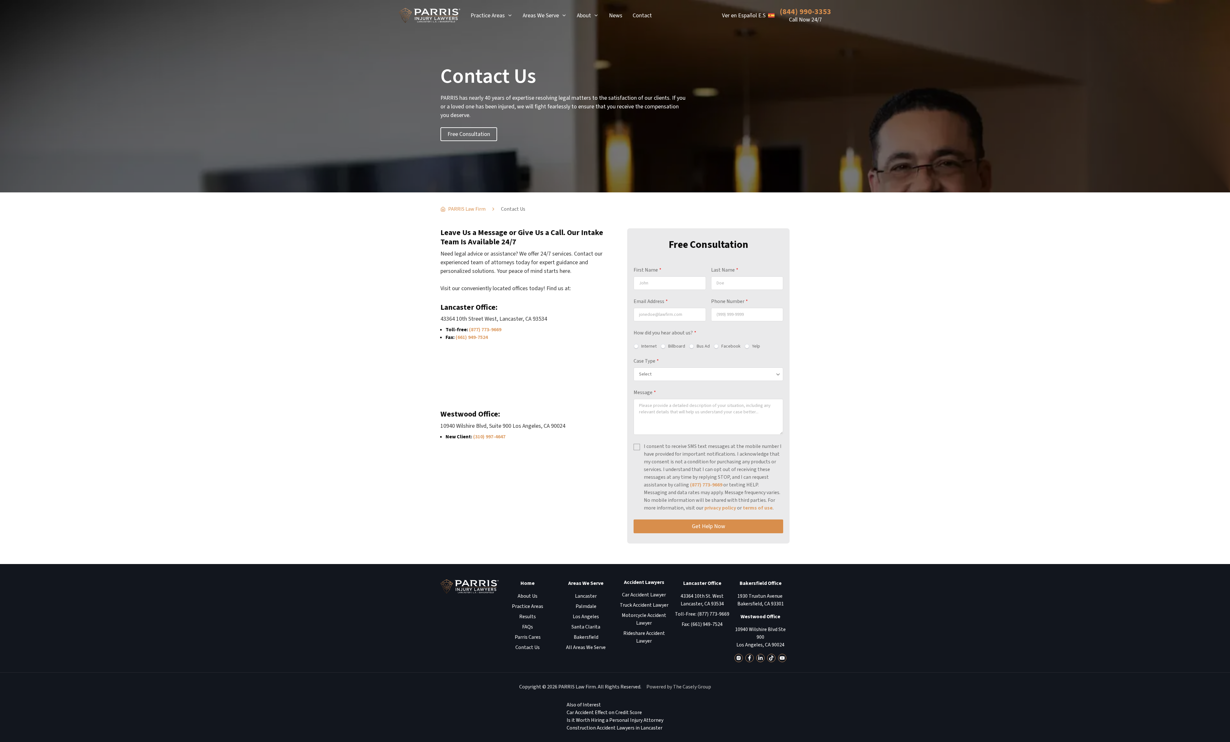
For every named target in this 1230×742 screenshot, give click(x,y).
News (615, 16)
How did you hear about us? (665, 332)
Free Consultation (468, 134)
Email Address (651, 301)
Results (527, 616)
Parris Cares (528, 637)
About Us (527, 596)
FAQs (527, 626)
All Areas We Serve (586, 647)
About (584, 16)
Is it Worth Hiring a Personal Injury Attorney (615, 720)
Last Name (724, 270)
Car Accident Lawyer (644, 594)
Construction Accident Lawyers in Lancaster (614, 727)
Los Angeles (586, 616)
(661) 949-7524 (471, 337)
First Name (647, 270)
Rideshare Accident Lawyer (644, 637)
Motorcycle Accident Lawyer (644, 619)
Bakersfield (586, 637)
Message (645, 392)
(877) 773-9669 (485, 329)
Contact (642, 16)
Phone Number (729, 301)
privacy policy (720, 507)
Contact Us (527, 647)
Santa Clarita (585, 626)
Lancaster (586, 596)
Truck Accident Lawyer (644, 605)
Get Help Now (708, 526)
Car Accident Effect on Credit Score (604, 712)
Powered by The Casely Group (678, 686)
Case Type (646, 361)
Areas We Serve (541, 16)
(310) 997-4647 (489, 436)
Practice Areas (488, 16)
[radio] (645, 346)
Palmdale (586, 606)
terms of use (758, 507)
